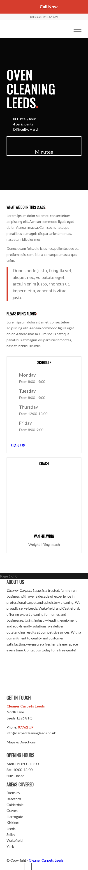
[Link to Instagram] (35, 866)
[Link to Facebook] (8, 866)
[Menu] (75, 29)
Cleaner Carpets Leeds (46, 860)
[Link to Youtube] (28, 866)
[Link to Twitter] (14, 866)
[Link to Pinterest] (21, 866)
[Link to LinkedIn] (41, 866)
